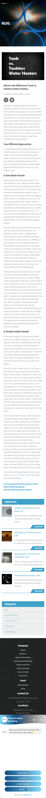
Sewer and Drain (11, 621)
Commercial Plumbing (23, 661)
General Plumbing (12, 615)
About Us (23, 654)
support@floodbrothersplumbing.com (23, 698)
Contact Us (23, 676)
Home (23, 650)
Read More (38, 527)
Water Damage (10, 632)
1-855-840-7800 (23, 701)
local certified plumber (22, 475)
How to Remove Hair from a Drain (27, 575)
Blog (6, 609)
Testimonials (9, 626)
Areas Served (23, 672)
